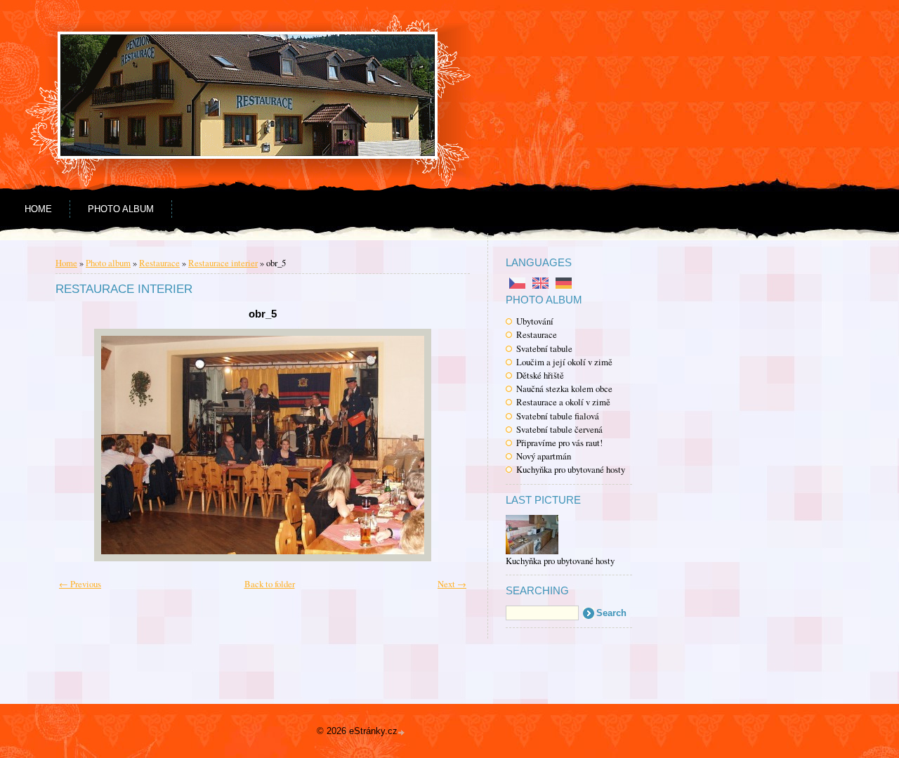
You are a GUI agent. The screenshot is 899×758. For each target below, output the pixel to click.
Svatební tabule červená (559, 429)
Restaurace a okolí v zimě (563, 402)
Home (38, 209)
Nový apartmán (543, 456)
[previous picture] (85, 445)
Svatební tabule (544, 348)
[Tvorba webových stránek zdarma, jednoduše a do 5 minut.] (402, 732)
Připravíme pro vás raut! (559, 442)
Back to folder (269, 583)
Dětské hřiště (540, 375)
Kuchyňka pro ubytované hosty (570, 469)
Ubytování (534, 321)
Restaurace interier (223, 262)
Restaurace (536, 334)
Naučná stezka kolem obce (564, 388)
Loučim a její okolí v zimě (564, 361)
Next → (452, 583)
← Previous (80, 583)
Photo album (121, 209)
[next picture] (440, 445)
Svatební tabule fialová (557, 416)
